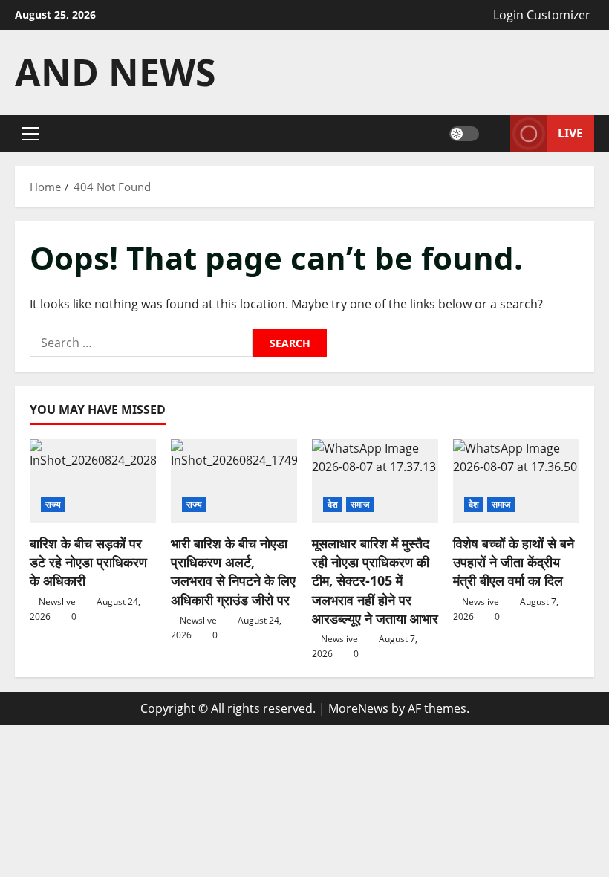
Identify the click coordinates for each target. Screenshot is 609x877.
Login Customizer (541, 15)
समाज (360, 504)
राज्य (53, 504)
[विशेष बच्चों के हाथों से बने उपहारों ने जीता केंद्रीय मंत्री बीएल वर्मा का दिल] (516, 481)
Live (570, 133)
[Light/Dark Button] (464, 133)
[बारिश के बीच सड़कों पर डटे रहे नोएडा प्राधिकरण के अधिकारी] (93, 481)
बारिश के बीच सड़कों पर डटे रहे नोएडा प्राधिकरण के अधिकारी (88, 561)
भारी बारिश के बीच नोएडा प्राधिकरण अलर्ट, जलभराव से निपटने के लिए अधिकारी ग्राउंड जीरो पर (233, 571)
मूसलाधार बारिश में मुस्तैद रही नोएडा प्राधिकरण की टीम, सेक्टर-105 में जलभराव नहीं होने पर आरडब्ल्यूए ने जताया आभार (375, 580)
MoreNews (358, 708)
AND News (115, 72)
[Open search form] (494, 133)
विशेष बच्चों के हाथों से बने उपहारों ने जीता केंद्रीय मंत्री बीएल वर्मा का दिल (513, 561)
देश (333, 504)
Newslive (57, 601)
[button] (31, 133)
